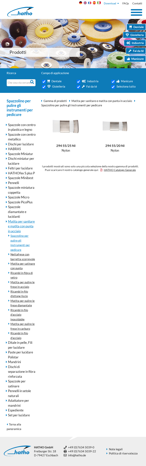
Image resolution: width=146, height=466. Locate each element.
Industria (138, 43)
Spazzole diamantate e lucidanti (17, 212)
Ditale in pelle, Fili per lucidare (20, 345)
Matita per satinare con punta (22, 266)
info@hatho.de (77, 455)
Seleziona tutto (126, 86)
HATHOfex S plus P (21, 173)
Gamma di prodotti (55, 101)
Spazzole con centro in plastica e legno (22, 127)
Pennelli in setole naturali (19, 393)
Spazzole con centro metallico (22, 136)
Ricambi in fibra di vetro (21, 275)
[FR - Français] (89, 3)
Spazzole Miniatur (20, 154)
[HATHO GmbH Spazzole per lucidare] (20, 16)
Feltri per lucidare (20, 168)
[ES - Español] (94, 3)
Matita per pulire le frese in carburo (22, 326)
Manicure (137, 58)
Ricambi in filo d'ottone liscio (19, 294)
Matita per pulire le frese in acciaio (22, 284)
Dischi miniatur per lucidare (21, 161)
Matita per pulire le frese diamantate (22, 303)
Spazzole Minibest (20, 178)
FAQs (125, 3)
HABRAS (14, 149)
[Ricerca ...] (32, 82)
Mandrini (14, 362)
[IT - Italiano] (98, 3)
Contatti (137, 3)
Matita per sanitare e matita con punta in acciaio (21, 226)
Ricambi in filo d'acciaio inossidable (19, 314)
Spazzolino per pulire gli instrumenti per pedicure (20, 242)
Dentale (138, 27)
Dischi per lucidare (21, 144)
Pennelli (13, 183)
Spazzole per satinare (17, 383)
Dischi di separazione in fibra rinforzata (21, 371)
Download (110, 3)
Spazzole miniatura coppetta (21, 190)
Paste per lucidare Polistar (20, 354)
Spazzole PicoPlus (20, 202)
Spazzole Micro (18, 197)
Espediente (16, 410)
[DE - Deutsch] (80, 3)
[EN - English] (85, 3)
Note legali (116, 449)
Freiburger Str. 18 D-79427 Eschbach (46, 451)
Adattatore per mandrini (18, 403)
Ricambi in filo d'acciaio (19, 335)
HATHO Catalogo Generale (120, 170)
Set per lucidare (19, 415)
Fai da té (138, 50)
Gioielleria (137, 35)
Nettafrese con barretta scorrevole (22, 257)
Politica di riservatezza (123, 453)
